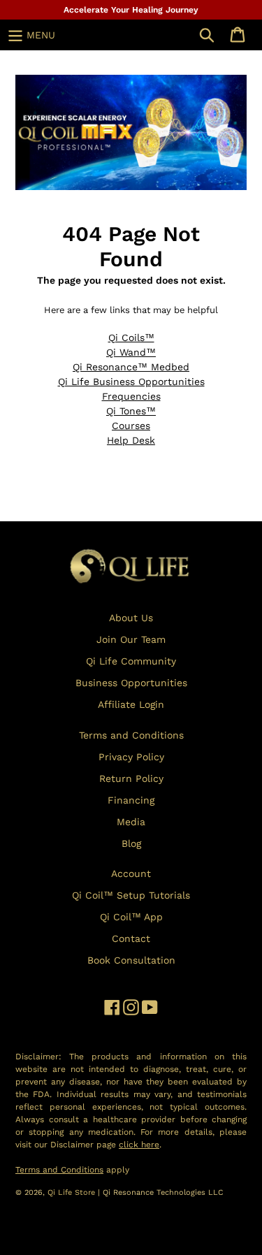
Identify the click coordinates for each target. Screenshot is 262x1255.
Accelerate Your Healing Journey (131, 10)
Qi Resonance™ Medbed (131, 366)
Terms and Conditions (131, 735)
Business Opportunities (131, 682)
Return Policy (131, 778)
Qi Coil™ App (131, 916)
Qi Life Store (73, 1192)
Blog (131, 843)
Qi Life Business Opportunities (131, 381)
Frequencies (131, 396)
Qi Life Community (131, 661)
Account (131, 873)
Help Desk (131, 440)
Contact (131, 938)
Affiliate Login (131, 704)
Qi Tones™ (131, 410)
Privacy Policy (131, 756)
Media (131, 821)
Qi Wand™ (131, 352)
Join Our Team (131, 639)
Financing (131, 800)
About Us (131, 617)
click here (139, 1144)
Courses (131, 425)
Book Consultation (131, 960)
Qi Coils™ (131, 337)
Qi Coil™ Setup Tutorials (131, 895)
